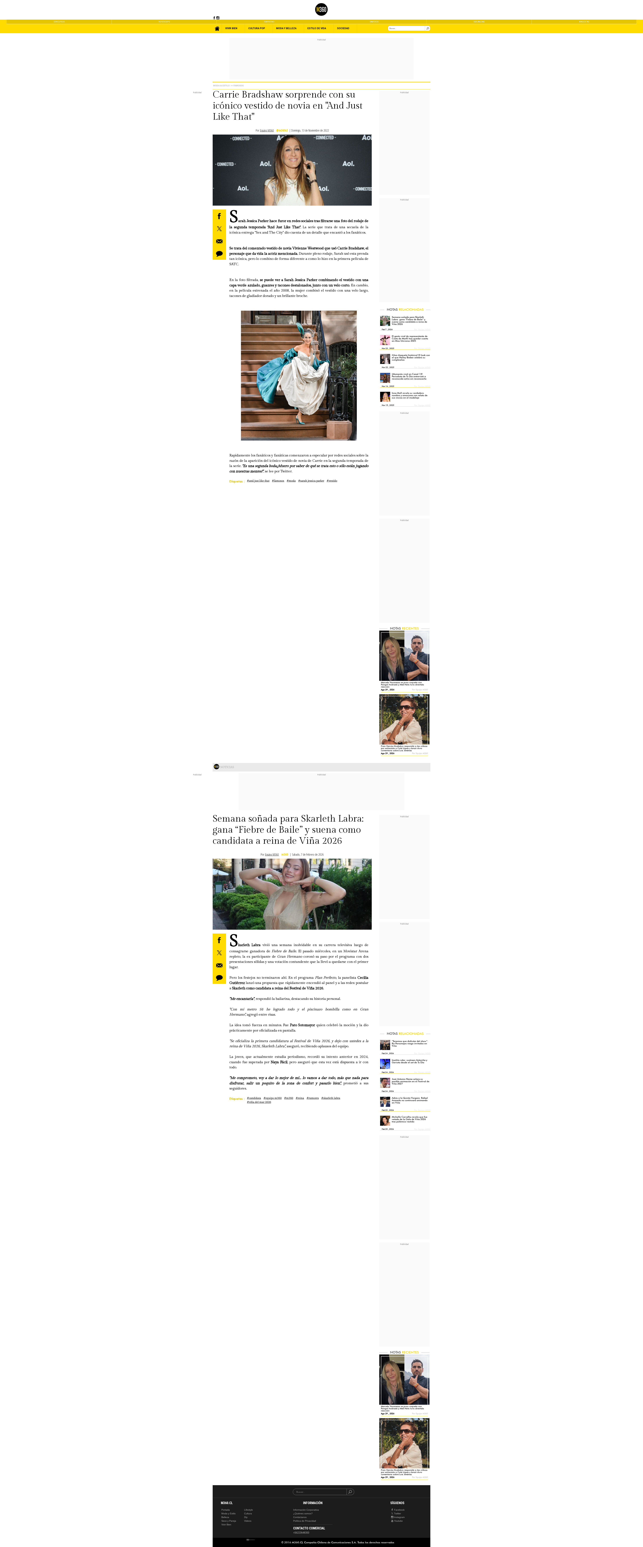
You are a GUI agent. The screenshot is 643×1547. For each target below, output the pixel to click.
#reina (300, 1098)
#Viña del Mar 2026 (259, 1102)
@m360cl (282, 130)
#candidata (254, 1098)
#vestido (332, 480)
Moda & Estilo (221, 85)
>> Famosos (237, 85)
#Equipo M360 (273, 1098)
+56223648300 (301, 1532)
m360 (284, 854)
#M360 (288, 1098)
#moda (291, 480)
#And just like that (258, 480)
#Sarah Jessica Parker (311, 480)
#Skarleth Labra (330, 1098)
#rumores (313, 1098)
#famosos (278, 480)
